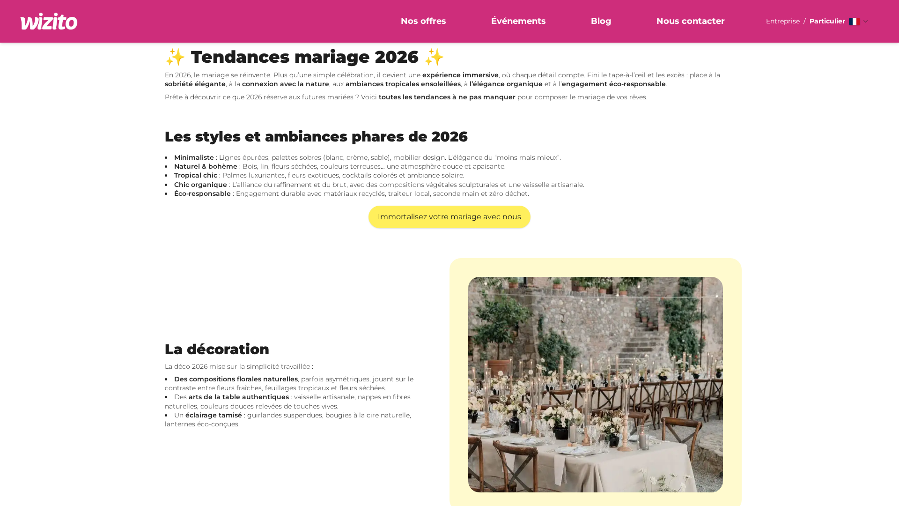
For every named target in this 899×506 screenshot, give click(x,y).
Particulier (827, 21)
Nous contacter (690, 21)
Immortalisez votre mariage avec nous (449, 216)
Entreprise (783, 21)
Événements (518, 21)
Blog (601, 21)
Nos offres (423, 21)
